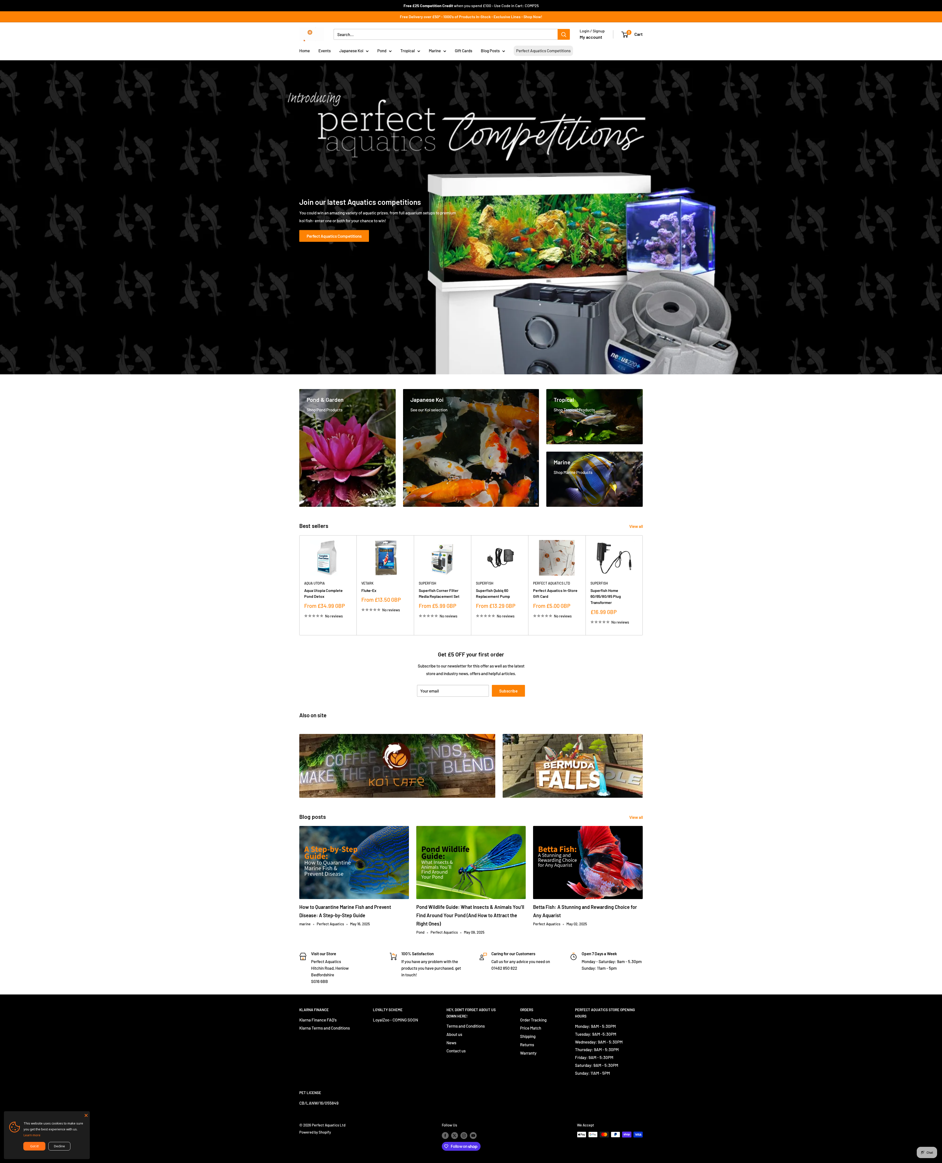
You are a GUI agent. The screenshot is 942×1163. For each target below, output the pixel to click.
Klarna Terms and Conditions (324, 1027)
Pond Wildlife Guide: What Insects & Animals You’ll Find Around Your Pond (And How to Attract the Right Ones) (470, 915)
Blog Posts (490, 50)
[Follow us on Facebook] (445, 1135)
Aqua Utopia (314, 583)
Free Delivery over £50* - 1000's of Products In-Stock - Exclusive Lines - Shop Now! (471, 16)
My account (591, 37)
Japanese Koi (351, 50)
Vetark (367, 583)
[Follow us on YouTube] (473, 1135)
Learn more (32, 1135)
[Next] (643, 585)
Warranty (528, 1052)
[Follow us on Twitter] (454, 1135)
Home (304, 50)
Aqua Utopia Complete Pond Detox (323, 593)
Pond (381, 50)
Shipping (528, 1036)
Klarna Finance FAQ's (318, 1019)
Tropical (407, 50)
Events (324, 50)
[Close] (86, 1114)
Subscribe (508, 690)
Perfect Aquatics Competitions (543, 50)
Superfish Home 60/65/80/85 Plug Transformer (605, 596)
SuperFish (427, 583)
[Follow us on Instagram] (463, 1135)
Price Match (530, 1027)
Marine (435, 50)
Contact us (456, 1050)
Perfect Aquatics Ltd (551, 583)
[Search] (564, 34)
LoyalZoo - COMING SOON (395, 1019)
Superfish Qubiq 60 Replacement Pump (493, 593)
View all (636, 526)
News (451, 1042)
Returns (527, 1044)
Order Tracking (533, 1019)
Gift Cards (463, 50)
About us (454, 1034)
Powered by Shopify (315, 1132)
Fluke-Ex (368, 590)
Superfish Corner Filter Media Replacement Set (439, 593)
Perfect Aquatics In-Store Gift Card (555, 593)
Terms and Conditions (465, 1025)
